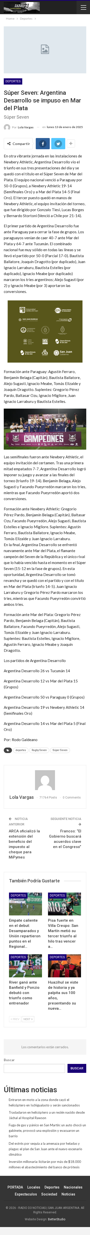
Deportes (13, 81)
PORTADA (15, 1187)
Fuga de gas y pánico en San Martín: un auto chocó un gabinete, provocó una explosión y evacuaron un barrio (47, 1130)
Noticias (68, 1194)
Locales (33, 1187)
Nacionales (73, 1187)
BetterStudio (56, 1219)
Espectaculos (26, 1194)
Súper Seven (60, 750)
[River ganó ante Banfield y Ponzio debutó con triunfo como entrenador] (25, 965)
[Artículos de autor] (45, 780)
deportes (21, 750)
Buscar (9, 1060)
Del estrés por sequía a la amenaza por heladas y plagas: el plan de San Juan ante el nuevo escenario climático (45, 1148)
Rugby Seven (39, 750)
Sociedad (49, 1194)
